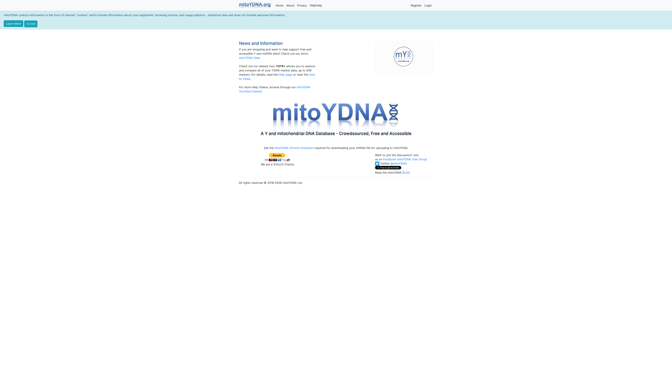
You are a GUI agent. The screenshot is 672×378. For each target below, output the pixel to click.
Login (428, 5)
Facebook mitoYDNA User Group (405, 159)
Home (280, 5)
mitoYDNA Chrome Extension (294, 148)
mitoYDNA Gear (249, 57)
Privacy (302, 5)
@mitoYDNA (398, 163)
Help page (285, 74)
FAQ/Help (316, 5)
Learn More (13, 23)
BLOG (406, 172)
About (290, 5)
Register (416, 5)
